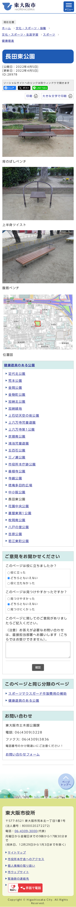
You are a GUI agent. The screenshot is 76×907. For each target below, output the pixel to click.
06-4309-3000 (26, 831)
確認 (38, 667)
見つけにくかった (23, 609)
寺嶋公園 (15, 478)
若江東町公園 (18, 541)
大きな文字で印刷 (54, 95)
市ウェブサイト (18, 872)
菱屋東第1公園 (19, 513)
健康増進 (8, 41)
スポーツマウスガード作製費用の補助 (37, 693)
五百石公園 (17, 450)
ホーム (6, 28)
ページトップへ (66, 783)
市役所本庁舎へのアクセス (26, 859)
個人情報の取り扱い (21, 865)
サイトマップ (17, 852)
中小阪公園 (17, 492)
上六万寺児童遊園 (22, 422)
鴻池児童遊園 (18, 443)
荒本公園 (15, 380)
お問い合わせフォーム (23, 754)
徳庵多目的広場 (20, 485)
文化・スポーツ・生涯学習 (20, 34)
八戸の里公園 (18, 527)
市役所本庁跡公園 (22, 464)
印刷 (29, 95)
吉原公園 (15, 534)
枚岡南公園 (17, 520)
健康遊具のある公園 (19, 365)
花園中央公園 (18, 506)
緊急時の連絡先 (18, 878)
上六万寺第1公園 (21, 429)
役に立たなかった (23, 583)
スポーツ (49, 34)
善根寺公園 (17, 471)
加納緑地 (15, 408)
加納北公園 (17, 401)
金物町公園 (17, 394)
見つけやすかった (23, 598)
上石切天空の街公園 (23, 415)
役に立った (18, 572)
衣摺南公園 (17, 436)
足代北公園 (17, 373)
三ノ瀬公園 (17, 457)
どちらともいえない (24, 578)
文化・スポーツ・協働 (31, 28)
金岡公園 (15, 387)
